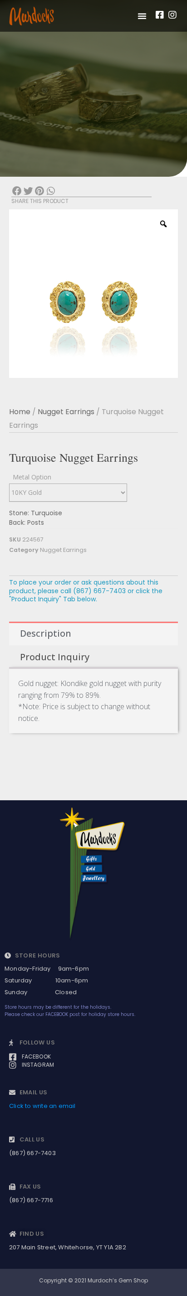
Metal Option (32, 477)
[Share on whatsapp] (50, 191)
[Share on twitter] (28, 191)
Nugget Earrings (66, 411)
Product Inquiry (54, 657)
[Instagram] (172, 15)
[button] (142, 16)
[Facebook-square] (159, 15)
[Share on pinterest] (39, 191)
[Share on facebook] (17, 191)
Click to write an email (42, 1106)
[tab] (93, 633)
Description (45, 633)
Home (19, 411)
